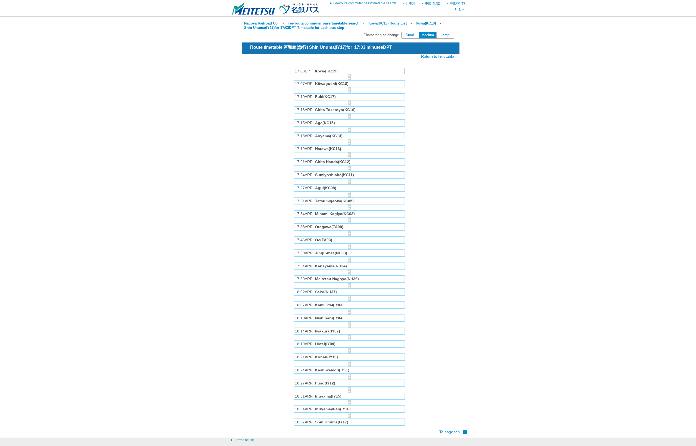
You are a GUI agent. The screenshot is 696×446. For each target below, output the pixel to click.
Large (445, 35)
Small (410, 35)
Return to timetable (437, 56)
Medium (427, 35)
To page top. (450, 432)
